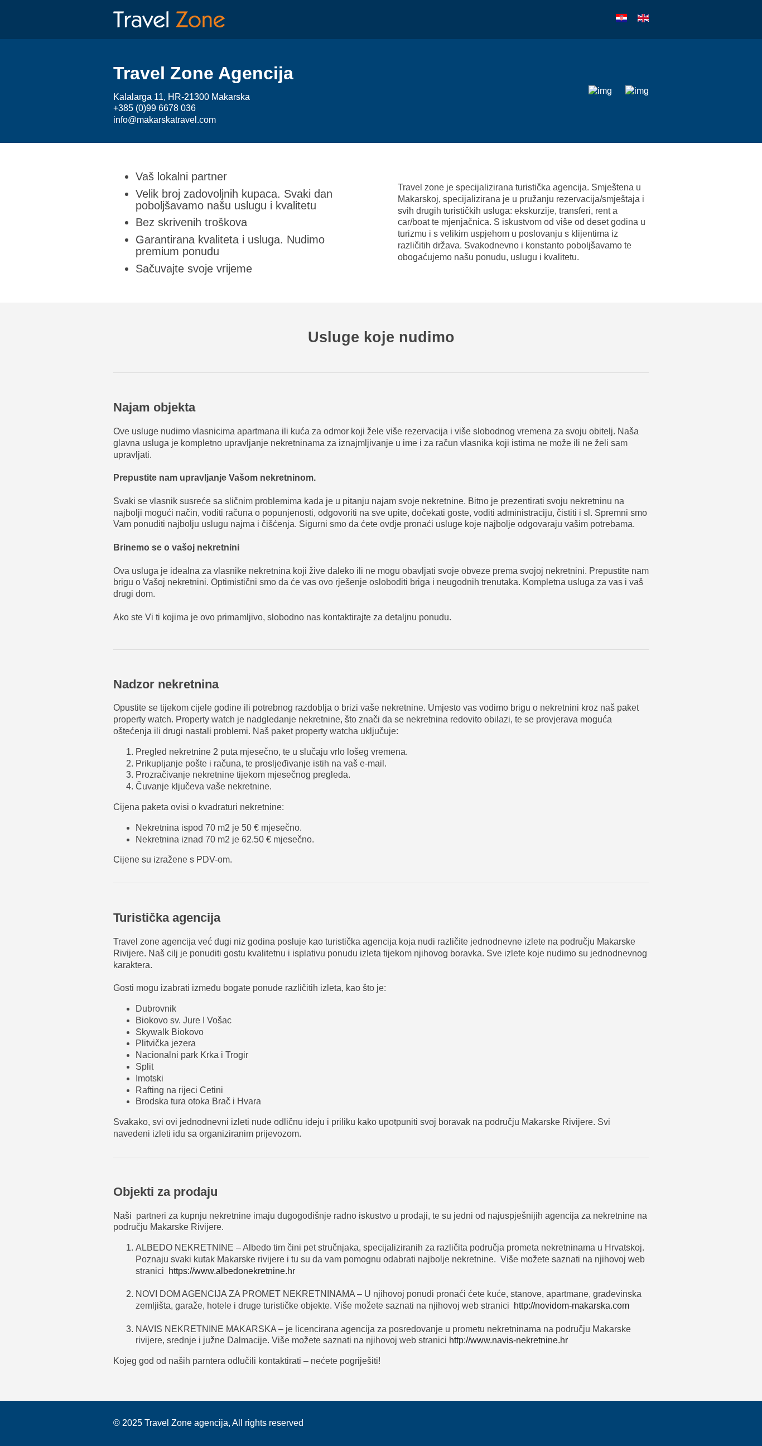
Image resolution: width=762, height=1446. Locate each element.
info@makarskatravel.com (164, 120)
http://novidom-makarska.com (571, 1305)
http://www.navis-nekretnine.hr (508, 1340)
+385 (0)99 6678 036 (154, 108)
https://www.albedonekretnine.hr (231, 1271)
